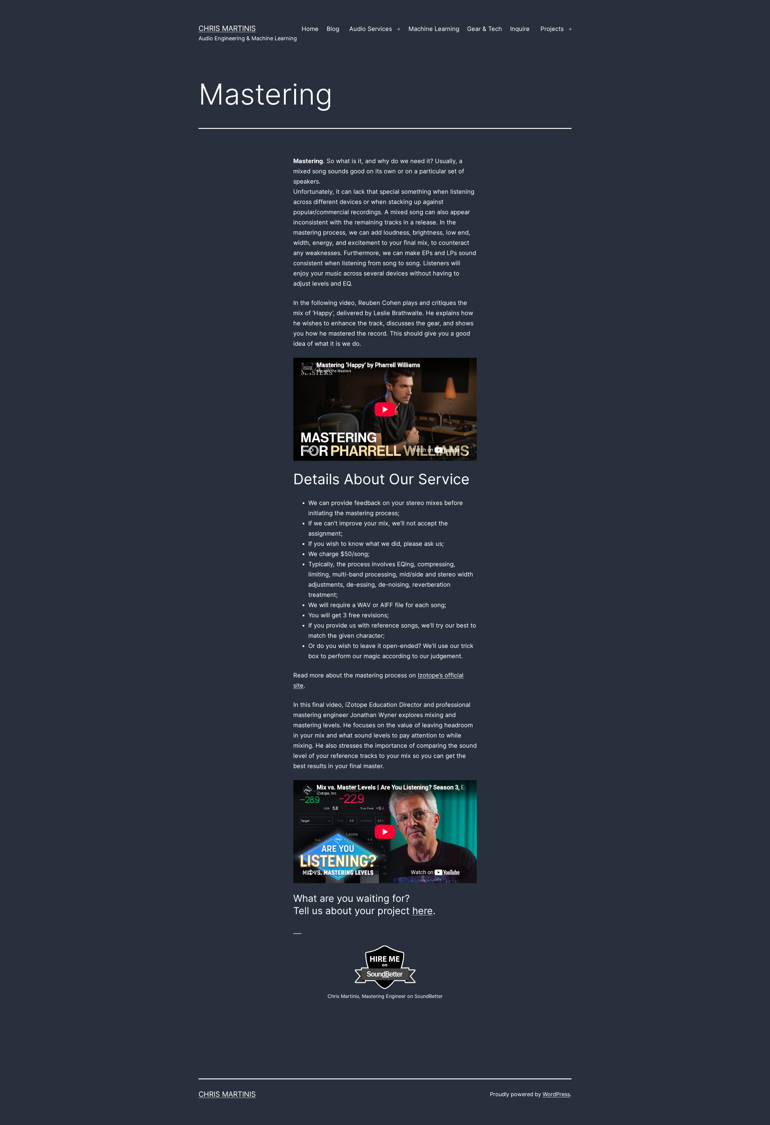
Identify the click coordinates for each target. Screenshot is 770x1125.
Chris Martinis (227, 28)
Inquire (520, 28)
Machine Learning (433, 28)
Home (310, 28)
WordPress (556, 1094)
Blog (333, 28)
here (422, 911)
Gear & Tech (484, 28)
